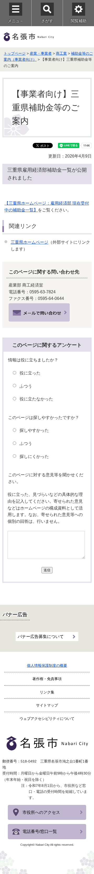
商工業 (61, 53)
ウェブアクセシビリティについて (47, 718)
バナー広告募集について (41, 636)
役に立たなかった (36, 399)
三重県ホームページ (29, 242)
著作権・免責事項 (47, 679)
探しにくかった (34, 456)
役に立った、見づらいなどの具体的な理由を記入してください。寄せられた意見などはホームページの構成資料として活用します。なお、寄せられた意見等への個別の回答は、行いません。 (45, 507)
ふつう (26, 386)
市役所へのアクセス (41, 812)
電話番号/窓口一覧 (39, 831)
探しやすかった (34, 430)
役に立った (30, 373)
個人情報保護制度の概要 (47, 665)
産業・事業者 (41, 53)
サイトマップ (47, 705)
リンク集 (47, 692)
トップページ (15, 53)
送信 (47, 570)
